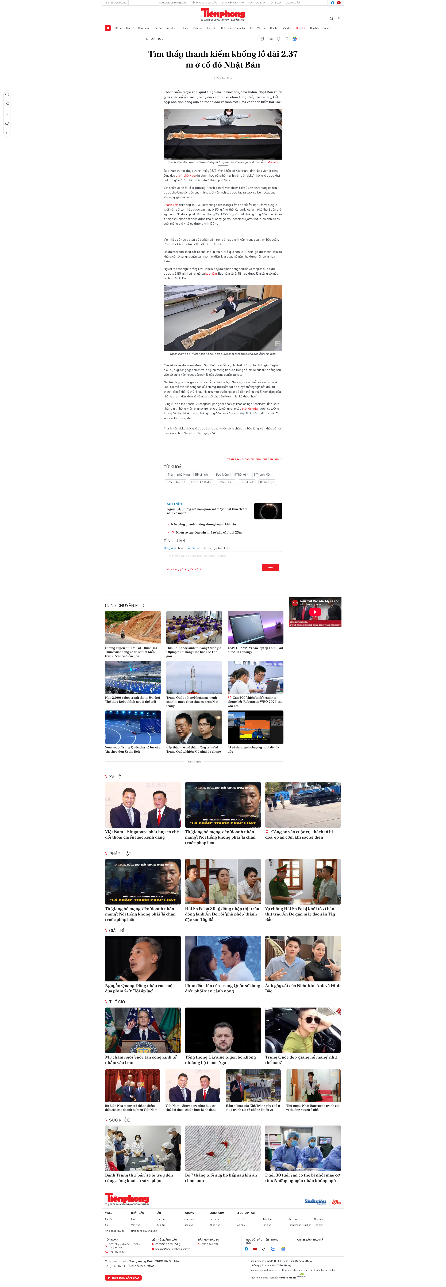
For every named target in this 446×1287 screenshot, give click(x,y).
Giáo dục (286, 28)
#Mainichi (201, 474)
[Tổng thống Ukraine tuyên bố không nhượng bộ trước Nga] (223, 1030)
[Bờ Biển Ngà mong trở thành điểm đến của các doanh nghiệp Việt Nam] (132, 1085)
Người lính (240, 28)
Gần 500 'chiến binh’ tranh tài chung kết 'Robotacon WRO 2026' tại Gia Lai (255, 702)
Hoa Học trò (256, 2)
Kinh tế (130, 28)
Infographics (245, 1212)
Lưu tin (7, 113)
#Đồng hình (226, 482)
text (270, 38)
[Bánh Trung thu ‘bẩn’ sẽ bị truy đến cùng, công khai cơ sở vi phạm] (143, 1148)
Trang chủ (108, 28)
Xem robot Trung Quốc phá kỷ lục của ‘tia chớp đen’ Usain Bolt (132, 749)
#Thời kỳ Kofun (201, 482)
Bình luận (7, 123)
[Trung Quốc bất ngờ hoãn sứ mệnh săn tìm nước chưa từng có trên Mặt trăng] (194, 677)
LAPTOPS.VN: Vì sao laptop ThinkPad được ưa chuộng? (255, 650)
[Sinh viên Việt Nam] (315, 1202)
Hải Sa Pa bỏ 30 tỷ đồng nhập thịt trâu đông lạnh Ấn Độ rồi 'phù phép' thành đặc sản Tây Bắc (222, 914)
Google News (294, 38)
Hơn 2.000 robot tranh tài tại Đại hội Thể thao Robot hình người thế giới (132, 700)
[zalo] (274, 1249)
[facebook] (332, 3)
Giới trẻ (197, 28)
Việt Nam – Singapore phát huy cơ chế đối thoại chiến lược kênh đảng (142, 834)
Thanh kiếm (171, 205)
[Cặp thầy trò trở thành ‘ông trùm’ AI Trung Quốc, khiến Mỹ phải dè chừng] (194, 727)
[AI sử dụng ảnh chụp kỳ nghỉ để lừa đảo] (255, 727)
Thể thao (226, 28)
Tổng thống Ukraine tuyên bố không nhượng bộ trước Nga (220, 1059)
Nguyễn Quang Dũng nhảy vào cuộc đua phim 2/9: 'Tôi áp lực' (140, 988)
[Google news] (285, 1249)
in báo (278, 38)
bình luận (286, 38)
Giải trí (274, 28)
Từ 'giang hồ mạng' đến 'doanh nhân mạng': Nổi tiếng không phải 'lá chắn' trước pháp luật (220, 837)
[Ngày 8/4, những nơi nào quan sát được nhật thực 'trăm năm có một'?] (268, 511)
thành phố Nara (186, 175)
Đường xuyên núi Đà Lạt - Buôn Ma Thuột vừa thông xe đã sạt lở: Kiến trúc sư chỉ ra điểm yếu (131, 652)
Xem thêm (338, 28)
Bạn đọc (266, 1224)
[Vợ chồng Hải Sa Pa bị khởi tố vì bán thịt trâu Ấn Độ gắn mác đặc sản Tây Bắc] (303, 882)
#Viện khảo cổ (175, 482)
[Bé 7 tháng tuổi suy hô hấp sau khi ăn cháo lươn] (223, 1148)
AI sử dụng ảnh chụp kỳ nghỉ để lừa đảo (253, 749)
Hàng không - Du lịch (299, 1224)
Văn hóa (261, 28)
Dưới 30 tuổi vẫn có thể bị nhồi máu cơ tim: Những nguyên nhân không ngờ (302, 1177)
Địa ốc (158, 28)
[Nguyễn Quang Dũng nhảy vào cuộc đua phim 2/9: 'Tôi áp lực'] (143, 958)
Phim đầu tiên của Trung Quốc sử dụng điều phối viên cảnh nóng (222, 988)
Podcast (189, 1212)
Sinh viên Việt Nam (232, 2)
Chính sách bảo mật (311, 1239)
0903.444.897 (210, 1244)
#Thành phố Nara (177, 474)
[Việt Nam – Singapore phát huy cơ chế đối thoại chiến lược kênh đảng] (143, 805)
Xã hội (118, 28)
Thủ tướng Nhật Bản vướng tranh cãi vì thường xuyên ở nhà (312, 1108)
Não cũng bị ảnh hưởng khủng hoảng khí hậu (203, 524)
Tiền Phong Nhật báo (203, 2)
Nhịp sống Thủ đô (115, 1230)
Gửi (270, 567)
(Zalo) (177, 1244)
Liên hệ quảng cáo (164, 1239)
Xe (251, 28)
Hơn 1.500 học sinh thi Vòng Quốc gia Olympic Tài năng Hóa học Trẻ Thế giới (193, 652)
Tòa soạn (275, 2)
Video (327, 28)
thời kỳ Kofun (250, 408)
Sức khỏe (171, 28)
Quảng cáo (293, 2)
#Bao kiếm (221, 474)
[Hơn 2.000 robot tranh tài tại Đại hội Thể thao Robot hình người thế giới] (133, 677)
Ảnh (160, 1212)
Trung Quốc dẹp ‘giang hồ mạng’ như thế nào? (301, 1059)
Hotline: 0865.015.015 (172, 2)
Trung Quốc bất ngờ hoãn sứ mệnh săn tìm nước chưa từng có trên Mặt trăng (192, 702)
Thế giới (184, 28)
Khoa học (301, 28)
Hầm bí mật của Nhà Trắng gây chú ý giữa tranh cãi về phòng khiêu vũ (253, 1108)
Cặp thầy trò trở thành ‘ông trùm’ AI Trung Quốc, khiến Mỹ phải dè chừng (193, 749)
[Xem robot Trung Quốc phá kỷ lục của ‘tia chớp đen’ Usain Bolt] (133, 727)
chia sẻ (262, 38)
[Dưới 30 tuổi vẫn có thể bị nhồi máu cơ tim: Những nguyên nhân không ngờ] (303, 1148)
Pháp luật (211, 28)
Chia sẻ (7, 103)
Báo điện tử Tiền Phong (223, 14)
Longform (217, 1212)
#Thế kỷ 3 (267, 482)
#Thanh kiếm (263, 474)
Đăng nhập (171, 548)
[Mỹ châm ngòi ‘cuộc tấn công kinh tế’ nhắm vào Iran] (143, 1030)
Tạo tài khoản (193, 548)
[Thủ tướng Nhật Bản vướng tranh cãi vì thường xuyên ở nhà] (313, 1085)
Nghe (7, 94)
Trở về (7, 133)
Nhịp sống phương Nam (144, 1230)
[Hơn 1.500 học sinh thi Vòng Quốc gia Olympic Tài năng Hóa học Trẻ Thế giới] (194, 627)
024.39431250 (117, 1252)
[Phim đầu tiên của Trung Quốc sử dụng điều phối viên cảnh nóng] (223, 958)
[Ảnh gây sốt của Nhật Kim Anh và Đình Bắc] (303, 958)
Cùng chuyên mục (124, 605)
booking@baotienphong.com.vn (172, 1248)
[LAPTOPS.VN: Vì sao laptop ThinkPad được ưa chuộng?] (255, 627)
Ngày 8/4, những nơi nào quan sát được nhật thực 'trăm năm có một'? (207, 511)
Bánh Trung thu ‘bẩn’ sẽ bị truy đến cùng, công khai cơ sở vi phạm (139, 1177)
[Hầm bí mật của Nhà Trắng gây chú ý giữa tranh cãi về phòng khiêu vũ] (253, 1085)
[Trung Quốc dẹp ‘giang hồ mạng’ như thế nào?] (303, 1030)
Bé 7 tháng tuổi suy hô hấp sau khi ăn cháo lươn (221, 1177)
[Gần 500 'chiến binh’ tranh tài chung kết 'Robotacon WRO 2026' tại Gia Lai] (255, 677)
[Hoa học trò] (336, 1202)
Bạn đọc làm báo (125, 1277)
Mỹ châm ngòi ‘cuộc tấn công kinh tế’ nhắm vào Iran (141, 1059)
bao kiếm (211, 273)
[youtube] (339, 3)
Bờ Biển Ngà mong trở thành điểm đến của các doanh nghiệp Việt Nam (131, 1108)
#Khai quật (247, 482)
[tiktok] (265, 1249)
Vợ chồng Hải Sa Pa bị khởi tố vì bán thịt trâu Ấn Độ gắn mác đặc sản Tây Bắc (300, 914)
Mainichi (272, 162)
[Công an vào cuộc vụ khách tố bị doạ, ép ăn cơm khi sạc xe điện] (303, 805)
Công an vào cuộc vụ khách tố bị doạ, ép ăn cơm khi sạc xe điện (299, 834)
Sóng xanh (144, 28)
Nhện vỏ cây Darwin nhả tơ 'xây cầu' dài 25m (208, 532)
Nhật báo (137, 1212)
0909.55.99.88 (164, 1244)
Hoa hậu (315, 28)
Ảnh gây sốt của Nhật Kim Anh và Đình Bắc (303, 988)
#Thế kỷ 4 (241, 474)
